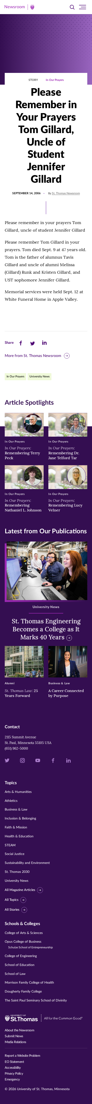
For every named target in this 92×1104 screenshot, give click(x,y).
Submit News (14, 1036)
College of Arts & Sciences (24, 933)
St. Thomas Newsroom (66, 193)
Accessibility (13, 1067)
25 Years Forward (21, 693)
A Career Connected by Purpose (66, 693)
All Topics (11, 900)
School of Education (19, 965)
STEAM (10, 845)
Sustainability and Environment (27, 863)
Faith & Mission (16, 827)
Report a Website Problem (22, 1055)
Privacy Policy (14, 1073)
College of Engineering (21, 956)
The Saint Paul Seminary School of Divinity (36, 1000)
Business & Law (16, 809)
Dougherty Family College (23, 991)
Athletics (11, 801)
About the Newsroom (19, 1030)
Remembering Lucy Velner (65, 505)
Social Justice (14, 854)
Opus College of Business (29, 944)
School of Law (15, 974)
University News (39, 376)
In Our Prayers (55, 80)
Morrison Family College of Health (29, 982)
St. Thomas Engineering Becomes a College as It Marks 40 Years (46, 629)
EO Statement (14, 1062)
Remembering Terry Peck (22, 453)
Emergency (12, 1079)
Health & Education (19, 836)
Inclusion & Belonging (20, 818)
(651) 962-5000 (16, 748)
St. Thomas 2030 (17, 872)
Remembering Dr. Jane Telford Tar (63, 453)
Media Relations (15, 1042)
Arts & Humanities (18, 792)
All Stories (12, 909)
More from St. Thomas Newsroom (33, 356)
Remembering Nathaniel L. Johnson (23, 505)
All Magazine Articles (20, 890)
